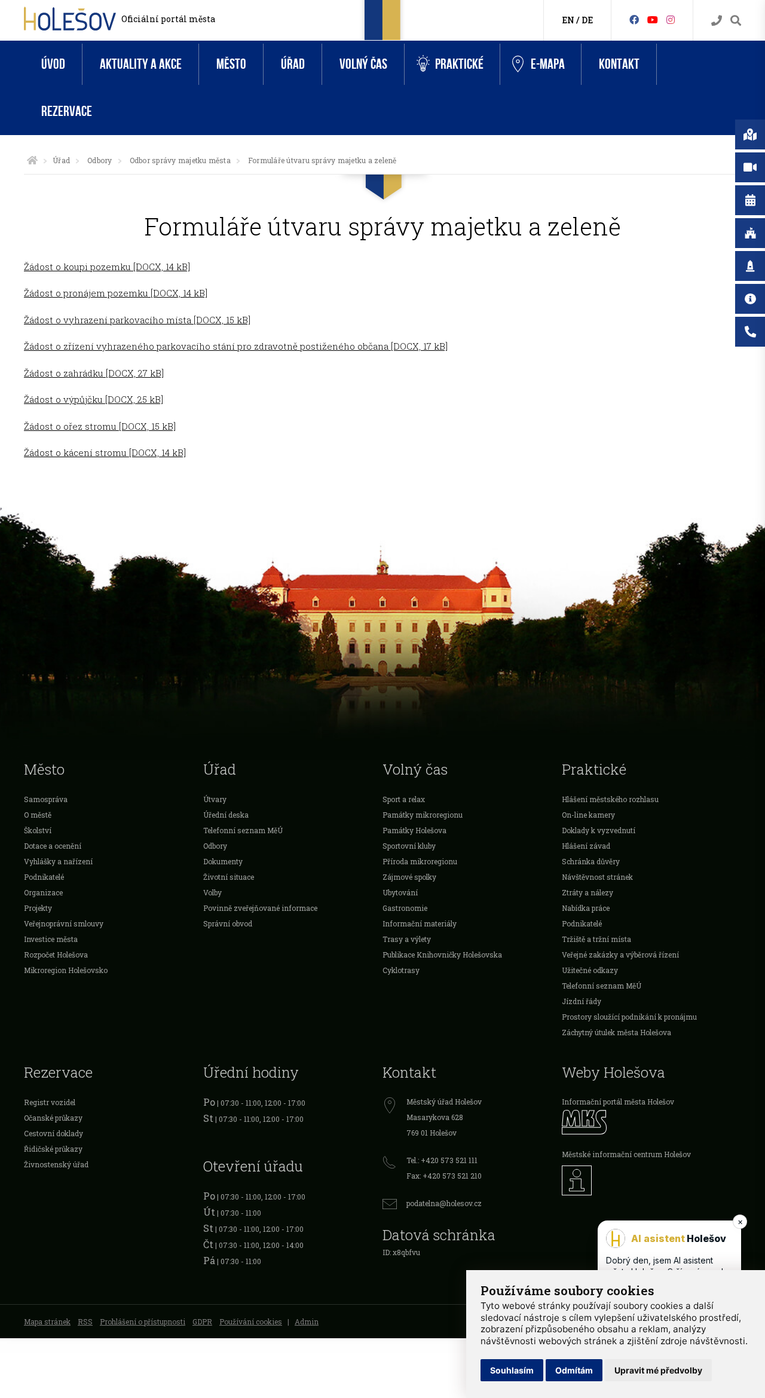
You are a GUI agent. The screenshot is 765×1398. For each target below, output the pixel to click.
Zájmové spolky (409, 877)
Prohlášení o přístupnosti (142, 1321)
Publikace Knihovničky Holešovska (442, 954)
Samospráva (46, 799)
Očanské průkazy (53, 1117)
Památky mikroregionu (422, 814)
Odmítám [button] (574, 1370)
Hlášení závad (586, 846)
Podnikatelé (44, 877)
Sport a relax (403, 799)
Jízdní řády (581, 1001)
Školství (37, 830)
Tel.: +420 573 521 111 (442, 1160)
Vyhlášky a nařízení (58, 861)
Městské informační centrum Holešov (626, 1154)
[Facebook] (634, 19)
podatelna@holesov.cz (444, 1203)
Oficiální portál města (168, 19)
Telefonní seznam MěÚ (243, 830)
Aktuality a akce (141, 64)
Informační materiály (419, 923)
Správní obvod (227, 923)
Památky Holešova (414, 830)
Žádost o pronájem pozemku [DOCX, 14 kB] (115, 293)
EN (568, 20)
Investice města (51, 939)
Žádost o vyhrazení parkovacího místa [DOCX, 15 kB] (137, 320)
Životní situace (228, 877)
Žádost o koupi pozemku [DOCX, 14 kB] (107, 267)
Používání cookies (250, 1321)
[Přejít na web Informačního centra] (651, 1180)
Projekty (38, 908)
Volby (212, 892)
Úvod (53, 64)
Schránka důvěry (591, 861)
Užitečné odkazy (590, 970)
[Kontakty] (716, 20)
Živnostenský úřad (56, 1164)
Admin (307, 1321)
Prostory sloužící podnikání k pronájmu (629, 1016)
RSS (85, 1321)
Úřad (293, 64)
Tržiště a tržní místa (596, 939)
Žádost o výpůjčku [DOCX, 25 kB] (93, 399)
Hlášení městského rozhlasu (610, 799)
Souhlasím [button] (512, 1370)
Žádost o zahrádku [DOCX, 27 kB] (94, 373)
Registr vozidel (49, 1102)
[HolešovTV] (652, 19)
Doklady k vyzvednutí (598, 830)
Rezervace (66, 111)
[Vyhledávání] (735, 20)
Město (231, 64)
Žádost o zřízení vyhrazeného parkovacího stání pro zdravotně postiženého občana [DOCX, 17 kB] (236, 346)
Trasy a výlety (406, 939)
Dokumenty (223, 861)
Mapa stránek (47, 1321)
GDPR (202, 1321)
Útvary (215, 799)
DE (587, 20)
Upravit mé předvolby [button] (658, 1370)
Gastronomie (404, 908)
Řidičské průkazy (53, 1149)
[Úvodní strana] (32, 160)
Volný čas (363, 64)
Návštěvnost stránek (597, 877)
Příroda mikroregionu (419, 861)
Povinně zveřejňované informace (260, 908)
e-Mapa (548, 64)
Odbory (99, 160)
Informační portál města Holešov (618, 1101)
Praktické (459, 64)
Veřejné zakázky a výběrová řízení (620, 954)
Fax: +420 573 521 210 (444, 1175)
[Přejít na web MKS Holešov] (651, 1122)
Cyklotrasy (401, 970)
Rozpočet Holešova (56, 954)
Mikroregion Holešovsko (66, 970)
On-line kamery (588, 814)
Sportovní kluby (409, 846)
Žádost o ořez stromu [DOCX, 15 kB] (100, 426)
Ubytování (400, 892)
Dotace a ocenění (52, 846)
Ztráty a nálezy (587, 892)
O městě (37, 814)
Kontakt (619, 64)
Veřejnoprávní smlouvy (63, 923)
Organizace (43, 892)
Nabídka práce (586, 908)
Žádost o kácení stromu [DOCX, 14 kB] (105, 452)
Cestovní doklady (53, 1133)
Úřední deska (226, 814)
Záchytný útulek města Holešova (616, 1032)
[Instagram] (670, 19)
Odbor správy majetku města (180, 160)
